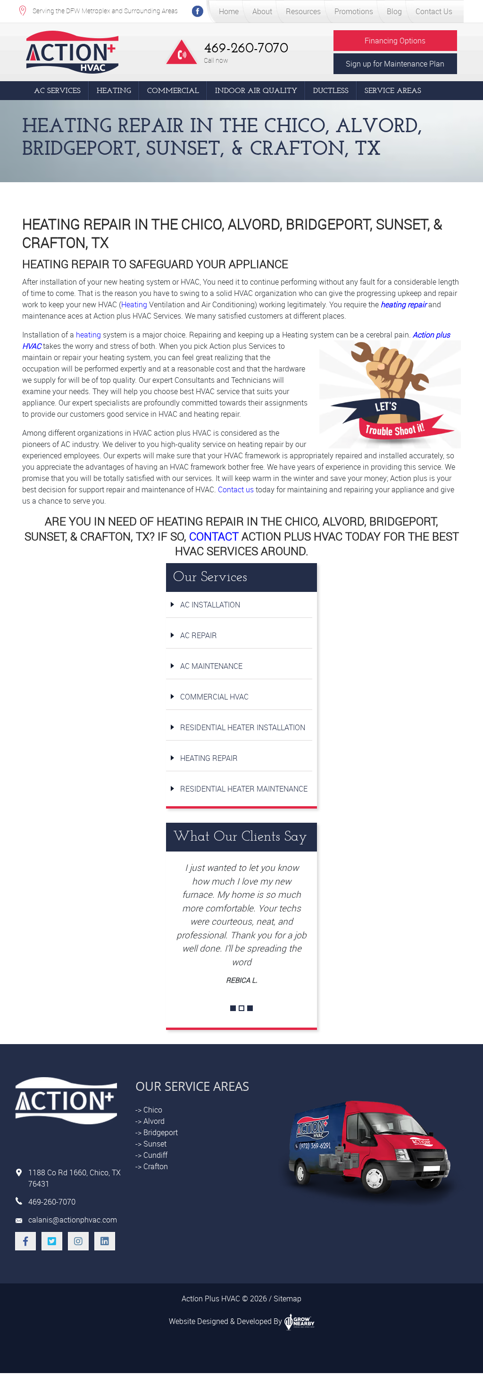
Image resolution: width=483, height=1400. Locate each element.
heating (88, 334)
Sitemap (287, 1298)
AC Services (57, 90)
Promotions (353, 11)
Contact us (236, 489)
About (262, 11)
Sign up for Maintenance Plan (395, 64)
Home (229, 11)
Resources (303, 11)
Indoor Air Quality (256, 90)
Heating (114, 90)
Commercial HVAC (214, 697)
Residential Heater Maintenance (244, 789)
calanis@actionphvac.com (72, 1219)
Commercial (173, 90)
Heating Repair (209, 758)
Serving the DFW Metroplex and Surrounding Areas (105, 10)
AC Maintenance (211, 666)
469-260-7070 (246, 48)
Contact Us (434, 11)
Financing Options (395, 40)
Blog (394, 11)
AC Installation (210, 604)
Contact (214, 536)
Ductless (331, 90)
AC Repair (198, 635)
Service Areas (393, 90)
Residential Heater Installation (242, 727)
